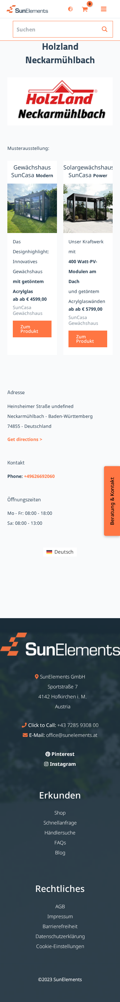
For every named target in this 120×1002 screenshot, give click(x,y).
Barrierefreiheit (60, 926)
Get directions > (24, 439)
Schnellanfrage (60, 822)
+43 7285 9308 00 (78, 725)
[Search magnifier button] (105, 29)
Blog (60, 852)
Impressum (60, 916)
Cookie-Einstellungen (60, 946)
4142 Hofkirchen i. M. (62, 696)
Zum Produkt (29, 329)
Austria (62, 706)
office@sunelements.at (71, 735)
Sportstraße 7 (63, 686)
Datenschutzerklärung (60, 936)
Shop (60, 812)
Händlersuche (60, 832)
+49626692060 (39, 476)
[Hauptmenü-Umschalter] (103, 9)
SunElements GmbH (62, 676)
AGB (60, 906)
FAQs (60, 842)
